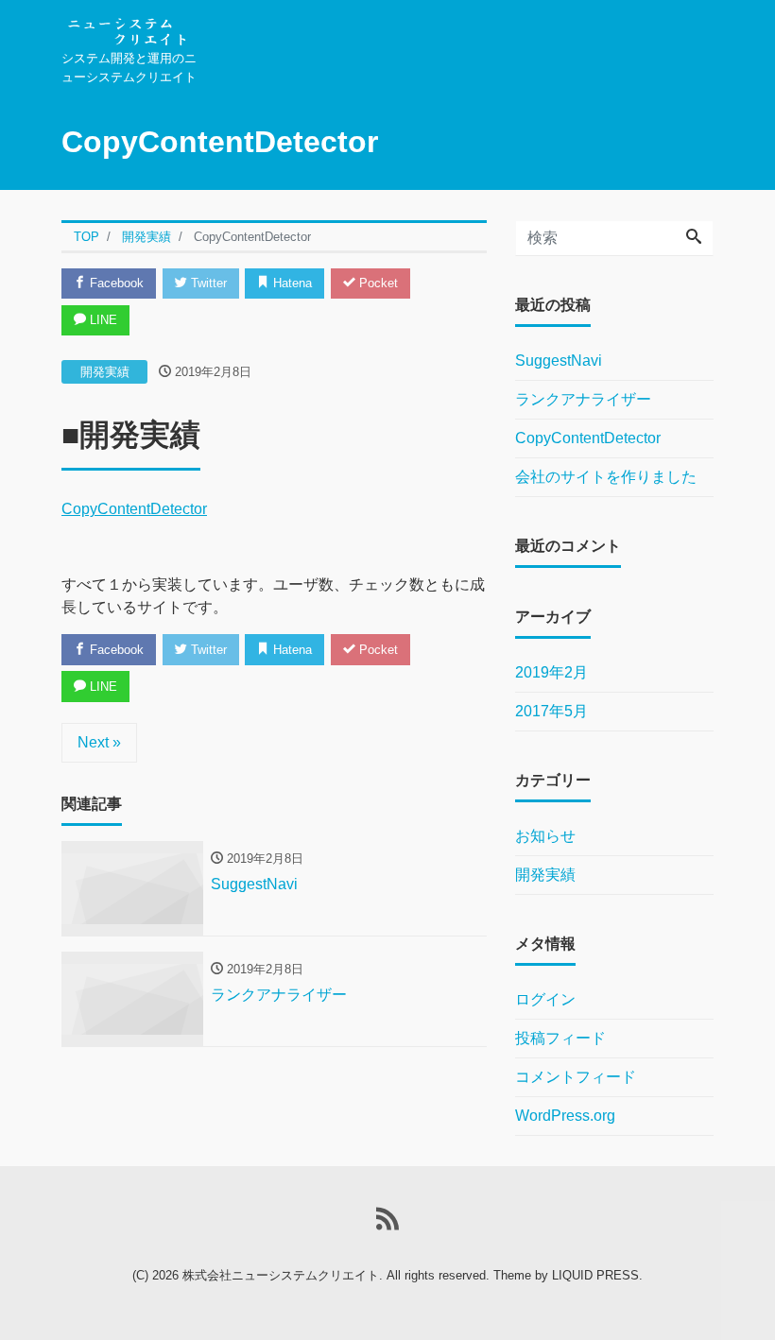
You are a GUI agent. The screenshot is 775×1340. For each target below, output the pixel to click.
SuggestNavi (558, 360)
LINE (101, 320)
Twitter (207, 283)
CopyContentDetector (134, 509)
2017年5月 (551, 711)
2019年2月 (551, 672)
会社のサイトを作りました (606, 477)
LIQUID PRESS (595, 1275)
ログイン (545, 999)
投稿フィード (560, 1038)
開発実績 (104, 372)
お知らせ (545, 836)
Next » (99, 742)
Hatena (290, 283)
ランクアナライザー (583, 399)
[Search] (694, 238)
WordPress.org (565, 1116)
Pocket (376, 283)
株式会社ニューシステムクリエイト (280, 1275)
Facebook (115, 283)
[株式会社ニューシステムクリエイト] (126, 26)
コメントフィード (575, 1077)
